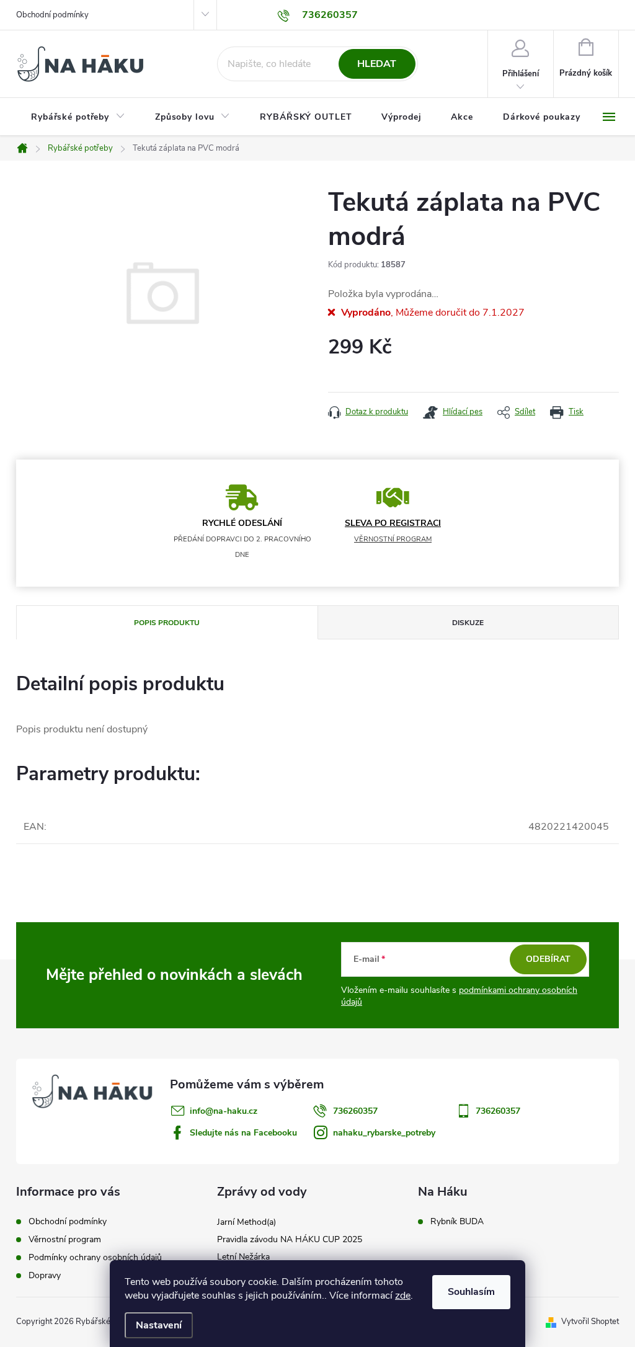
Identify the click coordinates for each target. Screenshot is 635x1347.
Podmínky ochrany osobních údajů (95, 1257)
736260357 (355, 1111)
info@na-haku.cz (223, 1111)
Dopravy (45, 1275)
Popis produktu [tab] (167, 623)
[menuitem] (78, 117)
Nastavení (159, 1325)
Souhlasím (471, 1292)
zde (403, 1295)
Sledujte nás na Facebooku (243, 1133)
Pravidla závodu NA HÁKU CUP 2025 (289, 1239)
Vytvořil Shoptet (590, 1321)
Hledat (376, 64)
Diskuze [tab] (468, 623)
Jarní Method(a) (246, 1222)
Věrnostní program (65, 1239)
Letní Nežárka (243, 1257)
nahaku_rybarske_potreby (384, 1133)
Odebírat (548, 959)
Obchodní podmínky (52, 14)
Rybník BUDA (457, 1222)
